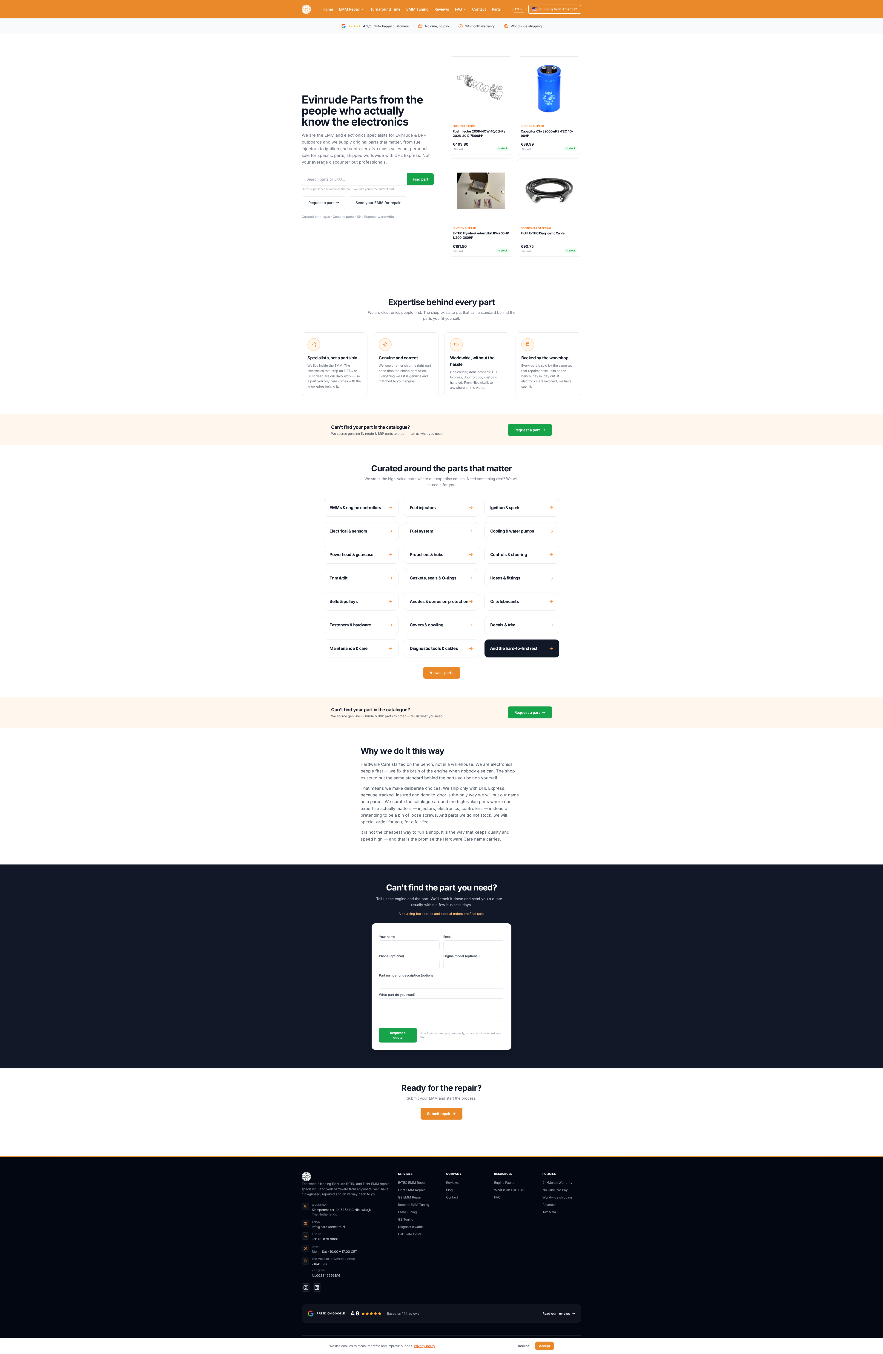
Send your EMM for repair (378, 202)
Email (447, 937)
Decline (524, 1346)
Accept (544, 1346)
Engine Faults (504, 1182)
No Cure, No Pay (555, 1190)
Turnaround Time (385, 9)
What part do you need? (397, 995)
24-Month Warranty (557, 1182)
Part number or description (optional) (407, 975)
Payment (549, 1205)
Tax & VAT (550, 1212)
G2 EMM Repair (410, 1197)
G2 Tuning (405, 1219)
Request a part (321, 202)
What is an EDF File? (509, 1190)
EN (517, 9)
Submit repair (438, 1113)
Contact (479, 9)
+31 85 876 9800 (325, 1239)
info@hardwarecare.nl (328, 1227)
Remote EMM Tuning (413, 1205)
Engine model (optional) (461, 956)
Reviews (442, 9)
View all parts (441, 672)
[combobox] (354, 179)
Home (328, 9)
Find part (420, 179)
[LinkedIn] (317, 1287)
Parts (496, 9)
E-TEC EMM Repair (412, 1182)
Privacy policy (424, 1346)
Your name (387, 937)
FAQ (458, 9)
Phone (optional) (391, 956)
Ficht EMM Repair (411, 1190)
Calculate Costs (409, 1234)
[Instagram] (306, 1287)
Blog (449, 1190)
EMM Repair (349, 9)
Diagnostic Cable (411, 1227)
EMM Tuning (417, 9)
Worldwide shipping (557, 1197)
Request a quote (398, 1035)
